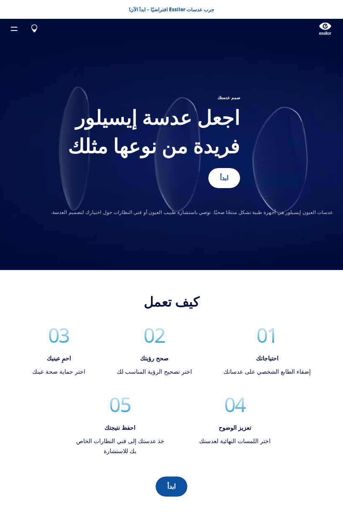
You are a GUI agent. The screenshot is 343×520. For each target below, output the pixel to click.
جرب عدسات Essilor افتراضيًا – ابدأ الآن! (171, 9)
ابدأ (171, 486)
